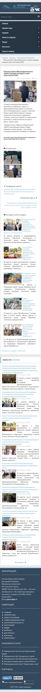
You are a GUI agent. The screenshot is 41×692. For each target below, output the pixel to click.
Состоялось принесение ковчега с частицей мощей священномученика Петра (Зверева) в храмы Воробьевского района (18, 537)
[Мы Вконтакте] (37, 10)
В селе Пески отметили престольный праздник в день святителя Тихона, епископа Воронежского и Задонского (29, 253)
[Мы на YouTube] (32, 10)
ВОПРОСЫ (7, 630)
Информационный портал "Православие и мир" (21, 664)
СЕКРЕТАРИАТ (9, 638)
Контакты (20, 46)
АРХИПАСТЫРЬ (9, 615)
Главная (5, 23)
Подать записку (8, 51)
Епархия (20, 32)
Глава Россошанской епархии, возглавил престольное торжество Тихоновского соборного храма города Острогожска (20, 513)
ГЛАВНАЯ (7, 612)
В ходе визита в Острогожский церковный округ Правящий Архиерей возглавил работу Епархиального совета (20, 466)
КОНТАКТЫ (7, 635)
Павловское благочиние (25, 58)
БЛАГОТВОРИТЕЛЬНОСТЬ (13, 623)
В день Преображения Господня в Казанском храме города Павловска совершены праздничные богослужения (28, 304)
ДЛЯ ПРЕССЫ (8, 633)
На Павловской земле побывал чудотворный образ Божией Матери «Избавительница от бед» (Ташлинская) (28, 330)
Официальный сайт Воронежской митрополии (20, 659)
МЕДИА (6, 628)
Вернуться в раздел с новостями (13, 351)
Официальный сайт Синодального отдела (18, 656)
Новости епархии (20, 37)
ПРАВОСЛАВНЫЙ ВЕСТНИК (13, 620)
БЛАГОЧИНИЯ (8, 625)
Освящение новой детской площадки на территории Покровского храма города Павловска (29, 277)
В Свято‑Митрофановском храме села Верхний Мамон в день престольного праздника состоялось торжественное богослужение (20, 442)
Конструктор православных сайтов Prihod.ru (19, 661)
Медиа (20, 42)
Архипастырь (20, 28)
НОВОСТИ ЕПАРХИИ (11, 617)
